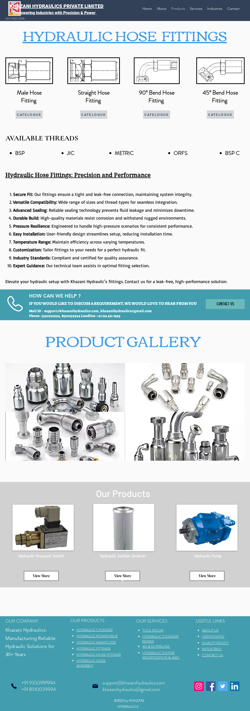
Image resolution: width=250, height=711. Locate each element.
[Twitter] (223, 686)
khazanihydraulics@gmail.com (126, 311)
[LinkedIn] (235, 686)
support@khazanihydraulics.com (71, 311)
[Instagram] (199, 686)
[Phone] (14, 686)
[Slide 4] (128, 579)
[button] (65, 387)
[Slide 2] (122, 579)
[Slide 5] (134, 579)
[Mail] (95, 686)
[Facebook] (211, 686)
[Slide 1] (116, 579)
